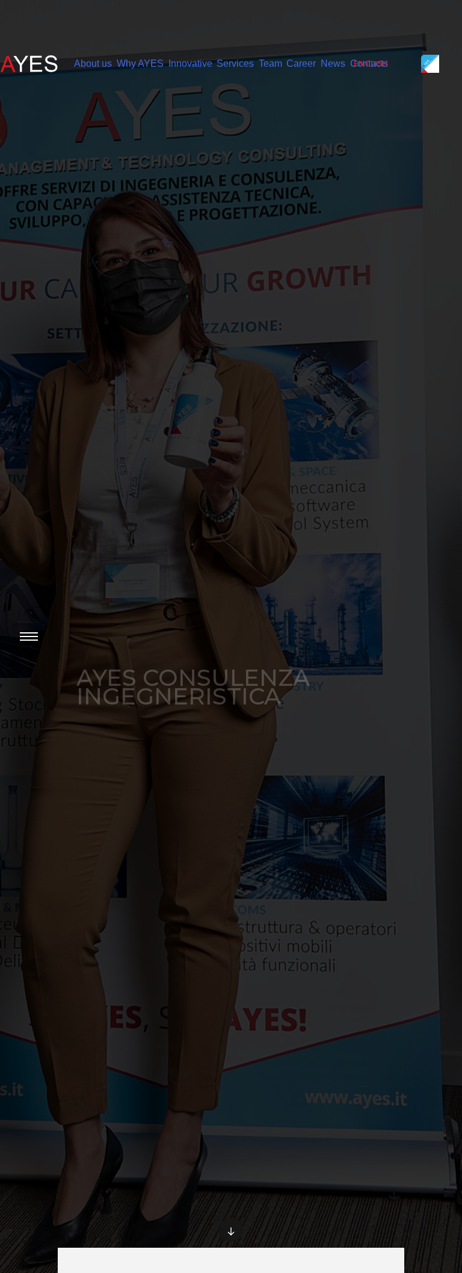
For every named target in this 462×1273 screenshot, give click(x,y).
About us (93, 63)
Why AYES (140, 63)
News (333, 63)
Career (301, 63)
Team (270, 63)
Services (235, 63)
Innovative (190, 63)
